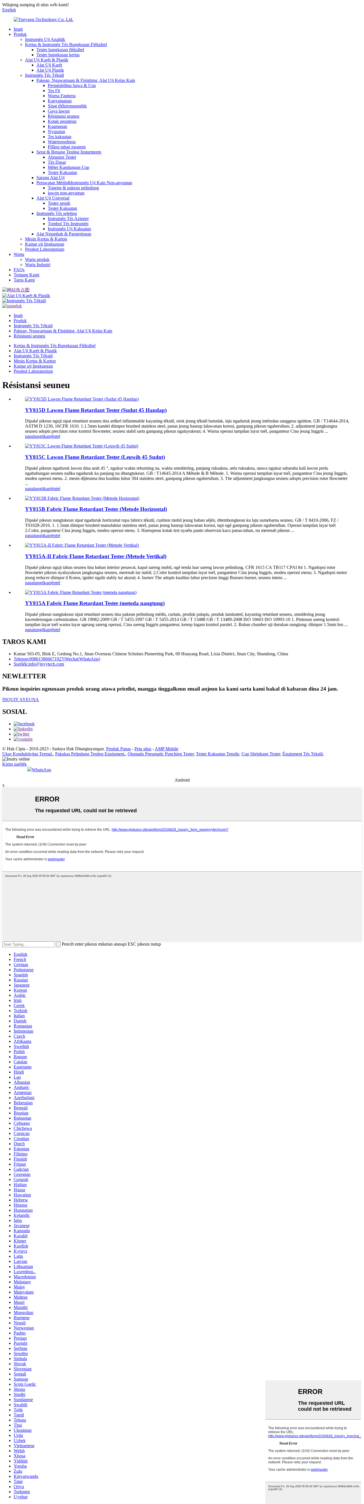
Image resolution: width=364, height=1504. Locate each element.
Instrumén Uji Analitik (45, 39)
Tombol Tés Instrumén (68, 223)
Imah (18, 29)
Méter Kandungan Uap (68, 167)
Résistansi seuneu (63, 116)
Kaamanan (57, 126)
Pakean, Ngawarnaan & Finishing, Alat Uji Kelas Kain (85, 80)
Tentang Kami (26, 274)
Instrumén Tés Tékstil (44, 75)
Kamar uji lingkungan (44, 244)
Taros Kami (24, 279)
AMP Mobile (166, 748)
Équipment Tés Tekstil (302, 753)
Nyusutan (56, 131)
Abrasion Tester (62, 157)
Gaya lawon (59, 111)
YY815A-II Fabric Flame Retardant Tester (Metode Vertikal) (95, 556)
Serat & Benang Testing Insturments (68, 152)
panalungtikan (37, 436)
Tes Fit (54, 90)
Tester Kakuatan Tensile (217, 753)
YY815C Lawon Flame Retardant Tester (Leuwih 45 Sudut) (95, 457)
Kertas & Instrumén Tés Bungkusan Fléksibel (66, 44)
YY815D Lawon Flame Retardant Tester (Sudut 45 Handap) (96, 410)
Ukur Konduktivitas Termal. (27, 753)
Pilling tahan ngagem (67, 146)
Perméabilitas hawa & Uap (72, 85)
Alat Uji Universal (52, 198)
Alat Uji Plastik (50, 70)
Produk (20, 34)
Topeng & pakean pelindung (73, 187)
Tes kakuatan (59, 136)
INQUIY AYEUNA (20, 699)
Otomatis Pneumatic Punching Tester (161, 753)
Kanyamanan (60, 100)
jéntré (55, 436)
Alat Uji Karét (49, 65)
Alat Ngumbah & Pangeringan (63, 233)
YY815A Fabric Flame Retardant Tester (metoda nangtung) (95, 603)
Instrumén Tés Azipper (68, 218)
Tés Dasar (57, 162)
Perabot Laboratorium (44, 249)
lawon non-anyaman (66, 192)
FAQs (19, 269)
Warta (19, 254)
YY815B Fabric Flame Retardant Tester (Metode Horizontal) (96, 509)
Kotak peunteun (62, 121)
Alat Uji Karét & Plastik (46, 59)
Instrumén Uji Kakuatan (69, 228)
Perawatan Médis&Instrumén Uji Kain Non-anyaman (84, 182)
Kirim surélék (14, 764)
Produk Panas (118, 748)
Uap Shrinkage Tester (260, 753)
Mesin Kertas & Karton (46, 239)
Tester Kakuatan (62, 172)
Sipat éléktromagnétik (67, 105)
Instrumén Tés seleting (56, 213)
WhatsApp (41, 769)
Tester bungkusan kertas (58, 54)
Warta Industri (37, 264)
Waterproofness (62, 141)
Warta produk (37, 259)
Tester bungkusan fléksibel (60, 49)
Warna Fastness (62, 95)
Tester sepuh (59, 203)
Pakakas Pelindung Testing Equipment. (90, 753)
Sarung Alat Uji (50, 177)
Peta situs (143, 748)
